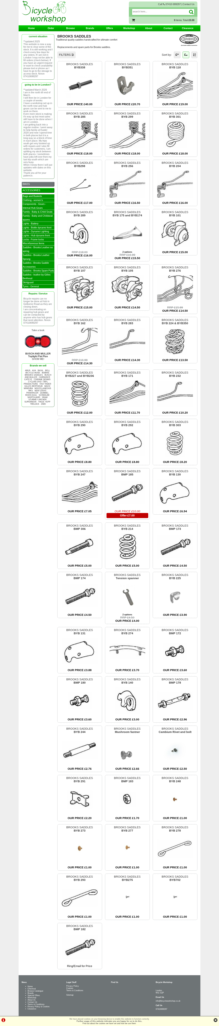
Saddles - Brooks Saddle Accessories (36, 265)
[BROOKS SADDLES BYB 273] (80, 861)
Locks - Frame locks (33, 239)
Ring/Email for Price (79, 966)
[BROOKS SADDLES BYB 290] (80, 455)
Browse (70, 28)
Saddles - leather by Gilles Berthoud (37, 276)
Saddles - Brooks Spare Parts (38, 270)
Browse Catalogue (35, 991)
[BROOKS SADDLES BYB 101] (175, 245)
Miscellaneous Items (33, 243)
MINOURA (28, 388)
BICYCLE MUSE (32, 373)
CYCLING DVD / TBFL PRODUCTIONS (36, 383)
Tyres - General (31, 286)
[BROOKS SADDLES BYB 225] (175, 608)
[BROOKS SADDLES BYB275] (127, 910)
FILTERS (65, 54)
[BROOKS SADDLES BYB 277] (127, 861)
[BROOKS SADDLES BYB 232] (175, 406)
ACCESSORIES (31, 190)
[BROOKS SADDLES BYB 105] (127, 301)
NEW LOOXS (40, 390)
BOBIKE (45, 373)
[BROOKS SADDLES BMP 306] (80, 559)
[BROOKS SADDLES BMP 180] (80, 713)
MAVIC (47, 386)
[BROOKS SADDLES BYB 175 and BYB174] (127, 245)
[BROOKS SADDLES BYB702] (175, 910)
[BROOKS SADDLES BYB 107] (80, 301)
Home (31, 28)
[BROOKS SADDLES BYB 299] (127, 147)
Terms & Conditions (36, 1004)
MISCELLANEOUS (43, 388)
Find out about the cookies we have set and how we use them (109, 1023)
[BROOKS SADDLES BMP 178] (175, 713)
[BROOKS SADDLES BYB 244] (80, 762)
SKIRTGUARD (33, 397)
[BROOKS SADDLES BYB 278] (175, 861)
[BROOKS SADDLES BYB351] (127, 98)
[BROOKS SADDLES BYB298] (80, 196)
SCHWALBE (44, 395)
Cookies (69, 988)
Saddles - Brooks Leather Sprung (36, 257)
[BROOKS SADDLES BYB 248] (175, 811)
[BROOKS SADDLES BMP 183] (127, 811)
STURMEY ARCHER (37, 399)
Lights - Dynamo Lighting (36, 231)
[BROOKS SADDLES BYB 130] (175, 505)
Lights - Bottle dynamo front (37, 227)
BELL (47, 370)
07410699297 (161, 1009)
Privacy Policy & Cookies (39, 1006)
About (148, 28)
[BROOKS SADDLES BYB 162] (80, 353)
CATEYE (28, 379)
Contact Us (188, 4)
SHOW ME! (38, 356)
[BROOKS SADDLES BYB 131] (80, 663)
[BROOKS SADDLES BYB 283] (127, 353)
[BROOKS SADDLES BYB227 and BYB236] (80, 406)
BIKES (26, 184)
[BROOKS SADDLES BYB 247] (80, 505)
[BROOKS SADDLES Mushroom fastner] (127, 762)
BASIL (40, 370)
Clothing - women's (33, 200)
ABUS (27, 370)
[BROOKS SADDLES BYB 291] (80, 811)
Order (51, 28)
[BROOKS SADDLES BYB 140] (127, 713)
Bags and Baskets (32, 196)
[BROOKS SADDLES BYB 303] (175, 455)
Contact (168, 28)
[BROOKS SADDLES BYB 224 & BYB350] (175, 353)
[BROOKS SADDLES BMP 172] (175, 663)
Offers (109, 28)
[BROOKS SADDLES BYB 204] (175, 196)
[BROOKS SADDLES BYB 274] (127, 663)
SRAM (45, 397)
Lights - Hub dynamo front (36, 235)
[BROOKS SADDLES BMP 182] (80, 959)
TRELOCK (34, 404)
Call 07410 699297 (169, 4)
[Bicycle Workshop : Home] (56, 12)
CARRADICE (44, 377)
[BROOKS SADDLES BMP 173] (175, 559)
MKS (30, 390)
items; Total (184, 20)
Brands (90, 28)
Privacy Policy (72, 986)
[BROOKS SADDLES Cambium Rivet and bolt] (175, 762)
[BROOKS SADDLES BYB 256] (127, 196)
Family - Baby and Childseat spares (38, 218)
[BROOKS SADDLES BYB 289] (80, 245)
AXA (34, 370)
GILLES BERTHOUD (33, 386)
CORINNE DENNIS (42, 379)
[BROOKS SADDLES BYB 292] (127, 455)
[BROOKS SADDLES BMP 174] (80, 608)
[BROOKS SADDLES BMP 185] (127, 505)
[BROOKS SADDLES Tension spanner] (127, 608)
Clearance (187, 28)
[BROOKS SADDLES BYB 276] (175, 301)
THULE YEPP (44, 402)
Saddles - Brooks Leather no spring (38, 249)
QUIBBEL (44, 393)
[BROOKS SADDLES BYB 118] (175, 98)
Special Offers (34, 995)
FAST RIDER (45, 384)
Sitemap (69, 995)
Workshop (129, 28)
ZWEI (43, 404)
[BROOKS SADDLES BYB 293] (80, 910)
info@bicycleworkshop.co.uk (168, 1001)
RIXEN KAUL (31, 395)
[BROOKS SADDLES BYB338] (80, 98)
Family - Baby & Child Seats (37, 212)
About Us (32, 1000)
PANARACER (32, 393)
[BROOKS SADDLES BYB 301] (175, 147)
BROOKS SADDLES (79, 66)
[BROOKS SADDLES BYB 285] (80, 147)
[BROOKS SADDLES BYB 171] (127, 406)
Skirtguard (28, 282)
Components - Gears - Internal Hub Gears (34, 206)
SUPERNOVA (30, 402)
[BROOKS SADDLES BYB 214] (127, 559)
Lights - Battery (30, 223)
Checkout (32, 989)
